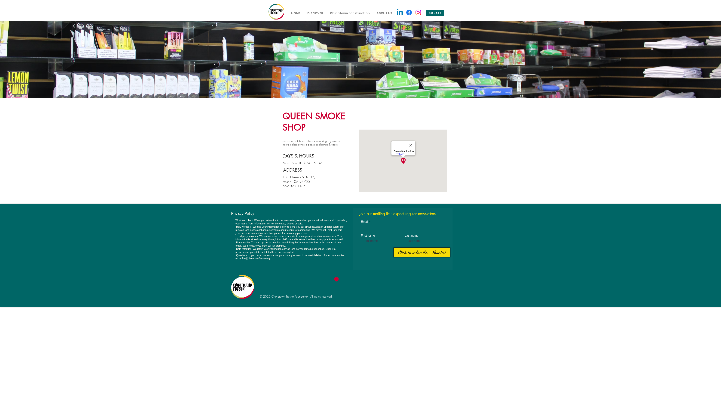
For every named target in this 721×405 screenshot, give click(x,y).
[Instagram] (418, 12)
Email (365, 221)
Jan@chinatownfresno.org (256, 258)
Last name (412, 235)
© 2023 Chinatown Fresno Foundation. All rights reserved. (296, 296)
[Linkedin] (399, 12)
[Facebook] (409, 12)
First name (368, 235)
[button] (315, 11)
